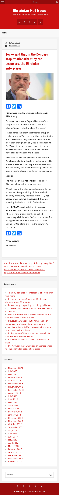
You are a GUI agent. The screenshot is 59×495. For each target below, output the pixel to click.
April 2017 (13, 443)
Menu (4, 32)
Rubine (42, 491)
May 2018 (12, 402)
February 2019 (15, 377)
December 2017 (15, 418)
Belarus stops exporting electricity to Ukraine (30, 305)
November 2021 (15, 368)
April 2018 (13, 405)
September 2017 (16, 427)
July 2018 (12, 396)
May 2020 (12, 374)
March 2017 (13, 446)
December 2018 (15, 383)
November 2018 (15, 387)
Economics (14, 45)
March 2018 (13, 408)
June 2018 (13, 399)
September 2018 (16, 390)
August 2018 (14, 393)
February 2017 (15, 449)
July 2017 (12, 433)
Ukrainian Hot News (29, 10)
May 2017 (12, 440)
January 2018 (14, 415)
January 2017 (14, 452)
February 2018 (15, 412)
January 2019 (14, 380)
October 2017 (15, 424)
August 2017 (14, 430)
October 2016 (15, 462)
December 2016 (15, 455)
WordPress (30, 491)
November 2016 (15, 458)
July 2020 (12, 371)
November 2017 (15, 421)
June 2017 (13, 437)
